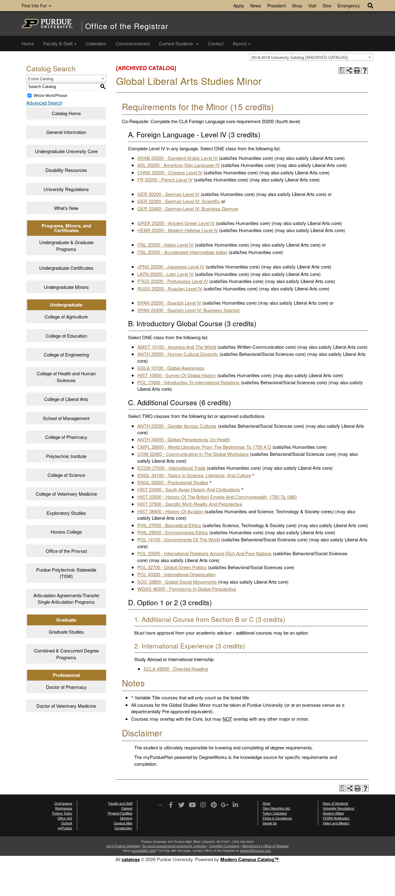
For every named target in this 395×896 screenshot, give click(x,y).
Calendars (96, 43)
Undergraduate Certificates (66, 268)
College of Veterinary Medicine (66, 493)
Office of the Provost (66, 551)
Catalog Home (66, 113)
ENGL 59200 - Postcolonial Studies (172, 482)
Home (28, 43)
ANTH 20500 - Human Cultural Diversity (177, 354)
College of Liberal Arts (66, 399)
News (255, 5)
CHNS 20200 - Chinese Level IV (169, 172)
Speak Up (270, 823)
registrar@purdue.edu (255, 850)
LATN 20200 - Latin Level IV (165, 274)
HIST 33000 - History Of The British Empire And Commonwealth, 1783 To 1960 (217, 497)
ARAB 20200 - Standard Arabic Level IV (177, 158)
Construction (123, 828)
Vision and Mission (336, 823)
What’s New (66, 208)
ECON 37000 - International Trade (171, 468)
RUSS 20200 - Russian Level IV (169, 288)
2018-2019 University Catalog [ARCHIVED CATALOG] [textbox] (300, 57)
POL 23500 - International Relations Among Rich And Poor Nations (204, 553)
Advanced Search (44, 102)
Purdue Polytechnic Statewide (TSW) (66, 572)
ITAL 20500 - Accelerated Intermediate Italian (182, 252)
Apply (238, 5)
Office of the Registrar (126, 25)
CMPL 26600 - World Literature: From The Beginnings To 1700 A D (204, 447)
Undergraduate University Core (66, 151)
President (276, 5)
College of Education (66, 335)
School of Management (66, 418)
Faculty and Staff (120, 803)
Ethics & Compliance (277, 818)
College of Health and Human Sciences (66, 376)
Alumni (240, 43)
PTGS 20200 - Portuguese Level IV (172, 281)
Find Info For (35, 5)
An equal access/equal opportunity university (174, 846)
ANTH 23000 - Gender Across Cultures (177, 426)
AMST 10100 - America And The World (176, 347)
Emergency (349, 5)
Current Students (176, 43)
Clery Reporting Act (276, 808)
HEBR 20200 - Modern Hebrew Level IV (177, 230)
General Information (66, 132)
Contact (215, 43)
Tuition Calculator (275, 813)
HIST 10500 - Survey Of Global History (176, 375)
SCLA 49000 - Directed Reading (175, 668)
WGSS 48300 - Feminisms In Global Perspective (186, 589)
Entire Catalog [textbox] (40, 78)
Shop (297, 5)
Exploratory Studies (66, 513)
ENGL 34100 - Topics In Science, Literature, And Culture (194, 475)
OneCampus (63, 803)
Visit (312, 5)
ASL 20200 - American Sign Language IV (178, 165)
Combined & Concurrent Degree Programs (66, 653)
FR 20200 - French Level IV (165, 179)
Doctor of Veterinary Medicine (66, 705)
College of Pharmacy (66, 437)
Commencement (133, 43)
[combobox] (311, 57)
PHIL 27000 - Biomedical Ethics (169, 525)
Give (326, 5)
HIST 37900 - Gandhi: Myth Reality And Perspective (189, 504)
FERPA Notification (336, 818)
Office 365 (64, 818)
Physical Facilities (120, 813)
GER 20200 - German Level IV (168, 194)
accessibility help (144, 850)
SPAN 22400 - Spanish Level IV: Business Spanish (188, 310)
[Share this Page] (349, 70)
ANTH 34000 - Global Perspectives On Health (183, 439)
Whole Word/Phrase (50, 95)
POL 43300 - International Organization (176, 574)
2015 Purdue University (123, 846)
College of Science (66, 475)
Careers (126, 808)
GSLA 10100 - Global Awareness (170, 368)
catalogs (131, 859)
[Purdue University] (47, 23)
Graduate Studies (66, 631)
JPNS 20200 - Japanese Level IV (170, 266)
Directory (126, 818)
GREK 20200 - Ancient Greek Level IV (176, 223)
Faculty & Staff (58, 43)
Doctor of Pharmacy (66, 687)
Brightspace (63, 808)
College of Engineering (66, 354)
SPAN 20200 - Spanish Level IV (169, 302)
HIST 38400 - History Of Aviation (170, 511)
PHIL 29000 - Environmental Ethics (172, 532)
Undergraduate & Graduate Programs (66, 245)
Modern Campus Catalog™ (249, 859)
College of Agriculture (66, 316)
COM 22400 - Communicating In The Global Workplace (193, 454)
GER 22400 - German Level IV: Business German (187, 208)
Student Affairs (333, 813)
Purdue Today (62, 813)
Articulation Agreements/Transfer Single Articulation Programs (66, 598)
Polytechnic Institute (66, 456)
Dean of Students (335, 803)
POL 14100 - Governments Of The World (178, 539)
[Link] (170, 805)
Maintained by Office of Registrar (265, 846)
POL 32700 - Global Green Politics (172, 567)
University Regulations (66, 189)
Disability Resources (66, 170)
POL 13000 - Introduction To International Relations (188, 382)
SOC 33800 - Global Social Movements (177, 581)
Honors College (66, 531)
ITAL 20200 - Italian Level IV (165, 244)
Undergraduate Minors (66, 287)
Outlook (66, 823)
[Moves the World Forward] (159, 805)
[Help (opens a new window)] (364, 70)
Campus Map (123, 823)
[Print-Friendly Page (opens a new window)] (357, 70)
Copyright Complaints (224, 846)
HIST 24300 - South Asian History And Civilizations (188, 489)
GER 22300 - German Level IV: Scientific (178, 201)
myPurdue (65, 828)
